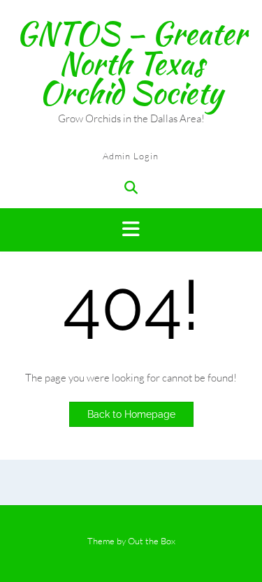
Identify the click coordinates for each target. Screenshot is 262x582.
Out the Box (151, 540)
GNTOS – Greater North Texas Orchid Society (131, 62)
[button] (131, 230)
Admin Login (131, 155)
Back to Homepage (131, 414)
